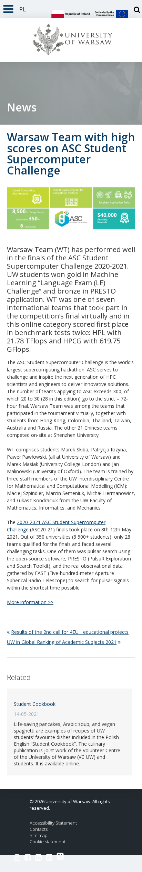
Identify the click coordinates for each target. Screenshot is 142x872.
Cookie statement (47, 841)
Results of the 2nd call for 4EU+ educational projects (70, 632)
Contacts (39, 829)
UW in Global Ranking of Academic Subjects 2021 (61, 642)
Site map (39, 835)
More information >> (30, 602)
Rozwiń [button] (8, 8)
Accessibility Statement (53, 823)
